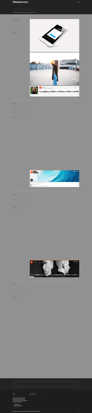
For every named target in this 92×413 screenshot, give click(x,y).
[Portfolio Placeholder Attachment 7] (54, 35)
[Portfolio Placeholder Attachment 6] (54, 119)
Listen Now (15, 32)
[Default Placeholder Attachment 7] (55, 243)
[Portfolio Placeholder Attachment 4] (55, 210)
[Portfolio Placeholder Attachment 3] (54, 153)
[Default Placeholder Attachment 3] (55, 333)
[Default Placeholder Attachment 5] (54, 68)
